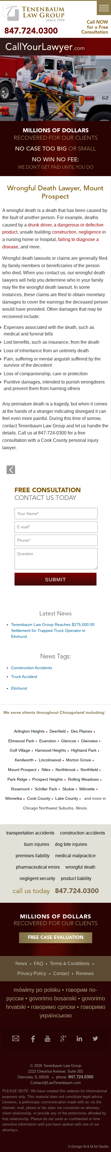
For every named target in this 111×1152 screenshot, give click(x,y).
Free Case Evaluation (55, 937)
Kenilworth (24, 760)
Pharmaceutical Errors (38, 867)
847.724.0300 (31, 31)
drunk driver (40, 224)
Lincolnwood (50, 760)
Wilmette (87, 789)
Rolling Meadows (83, 779)
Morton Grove (78, 760)
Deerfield (58, 731)
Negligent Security (37, 878)
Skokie (68, 789)
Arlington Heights (29, 731)
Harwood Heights (50, 750)
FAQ (41, 963)
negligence (90, 232)
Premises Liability (33, 855)
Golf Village (20, 750)
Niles (46, 769)
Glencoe (68, 741)
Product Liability (76, 878)
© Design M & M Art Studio (88, 1147)
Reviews (85, 973)
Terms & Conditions (72, 963)
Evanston (47, 741)
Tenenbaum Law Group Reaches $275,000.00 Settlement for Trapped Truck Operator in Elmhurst (52, 630)
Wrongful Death (80, 867)
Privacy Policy (34, 973)
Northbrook (66, 769)
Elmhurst (19, 688)
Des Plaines (81, 731)
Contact (63, 973)
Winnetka (13, 798)
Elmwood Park (21, 741)
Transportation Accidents (30, 832)
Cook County (38, 798)
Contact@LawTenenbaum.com (55, 1083)
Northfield (89, 769)
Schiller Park (46, 789)
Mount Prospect (22, 769)
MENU (105, 8)
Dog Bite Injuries (71, 844)
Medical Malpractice (75, 855)
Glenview (89, 741)
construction (64, 232)
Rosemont (20, 789)
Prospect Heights (47, 779)
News (23, 963)
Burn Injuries (36, 844)
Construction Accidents (31, 667)
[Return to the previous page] (11, 469)
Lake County (66, 798)
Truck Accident (24, 676)
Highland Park (83, 750)
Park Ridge (17, 779)
